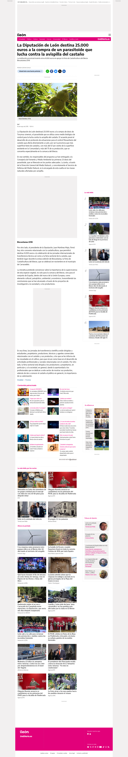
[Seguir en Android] (88, 734)
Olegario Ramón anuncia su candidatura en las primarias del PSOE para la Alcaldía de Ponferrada (62, 491)
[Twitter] (60, 71)
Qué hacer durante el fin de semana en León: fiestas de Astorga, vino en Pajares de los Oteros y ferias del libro (31, 578)
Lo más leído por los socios (27, 468)
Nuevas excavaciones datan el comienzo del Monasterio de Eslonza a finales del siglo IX (99, 336)
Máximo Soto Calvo (91, 574)
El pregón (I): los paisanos (58, 519)
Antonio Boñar (52, 521)
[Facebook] (51, 71)
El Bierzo (64, 39)
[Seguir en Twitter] (91, 747)
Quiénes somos (44, 753)
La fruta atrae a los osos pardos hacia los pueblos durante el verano (62, 692)
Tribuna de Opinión (90, 518)
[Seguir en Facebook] (93, 747)
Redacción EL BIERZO (24, 613)
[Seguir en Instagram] (97, 747)
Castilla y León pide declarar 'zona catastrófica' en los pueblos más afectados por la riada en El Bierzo (61, 606)
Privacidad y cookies (62, 753)
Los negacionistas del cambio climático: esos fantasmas (91, 560)
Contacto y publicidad (82, 753)
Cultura (35, 39)
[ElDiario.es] (104, 39)
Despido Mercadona (93, 2)
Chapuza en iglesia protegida (82, 2)
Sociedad (42, 39)
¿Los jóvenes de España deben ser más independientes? (96, 546)
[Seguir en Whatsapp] (106, 747)
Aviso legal (72, 753)
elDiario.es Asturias (23, 670)
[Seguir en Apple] (90, 734)
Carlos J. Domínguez (53, 583)
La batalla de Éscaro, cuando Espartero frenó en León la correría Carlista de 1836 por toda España (61, 549)
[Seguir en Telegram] (95, 747)
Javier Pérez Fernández (88, 565)
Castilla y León (73, 39)
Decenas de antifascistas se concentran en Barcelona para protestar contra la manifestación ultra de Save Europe (90, 424)
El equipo (52, 753)
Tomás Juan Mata (22, 521)
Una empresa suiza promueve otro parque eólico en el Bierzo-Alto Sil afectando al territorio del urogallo (31, 549)
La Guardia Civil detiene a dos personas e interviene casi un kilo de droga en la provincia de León (99, 238)
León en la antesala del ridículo (30, 519)
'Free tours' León (71, 2)
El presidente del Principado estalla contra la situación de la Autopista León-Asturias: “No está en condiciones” (61, 664)
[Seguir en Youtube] (100, 747)
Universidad (56, 39)
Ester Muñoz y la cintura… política (90, 571)
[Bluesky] (55, 71)
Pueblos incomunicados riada (104, 2)
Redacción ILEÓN (22, 583)
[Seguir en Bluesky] (88, 747)
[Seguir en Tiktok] (103, 747)
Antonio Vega (21, 553)
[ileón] (30, 731)
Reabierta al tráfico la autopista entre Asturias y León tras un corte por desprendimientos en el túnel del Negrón (31, 664)
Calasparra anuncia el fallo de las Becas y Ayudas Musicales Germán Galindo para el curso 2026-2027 (89, 413)
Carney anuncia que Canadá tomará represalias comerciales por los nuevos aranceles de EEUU (89, 435)
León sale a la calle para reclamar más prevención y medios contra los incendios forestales (31, 636)
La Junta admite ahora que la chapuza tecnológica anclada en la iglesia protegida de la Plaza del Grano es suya (61, 578)
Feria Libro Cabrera (63, 2)
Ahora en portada (24, 526)
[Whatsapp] (47, 71)
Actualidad (22, 39)
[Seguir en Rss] (108, 747)
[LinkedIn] (64, 71)
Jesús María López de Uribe (55, 553)
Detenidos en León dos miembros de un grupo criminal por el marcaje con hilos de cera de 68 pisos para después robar (32, 492)
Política (29, 39)
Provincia (28, 380)
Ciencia (49, 39)
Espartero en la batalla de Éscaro (52, 2)
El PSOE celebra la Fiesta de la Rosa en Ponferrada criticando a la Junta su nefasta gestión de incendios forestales (61, 637)
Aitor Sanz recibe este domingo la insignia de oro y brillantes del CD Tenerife (89, 445)
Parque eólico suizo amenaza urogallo (36, 2)
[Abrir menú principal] (110, 35)
